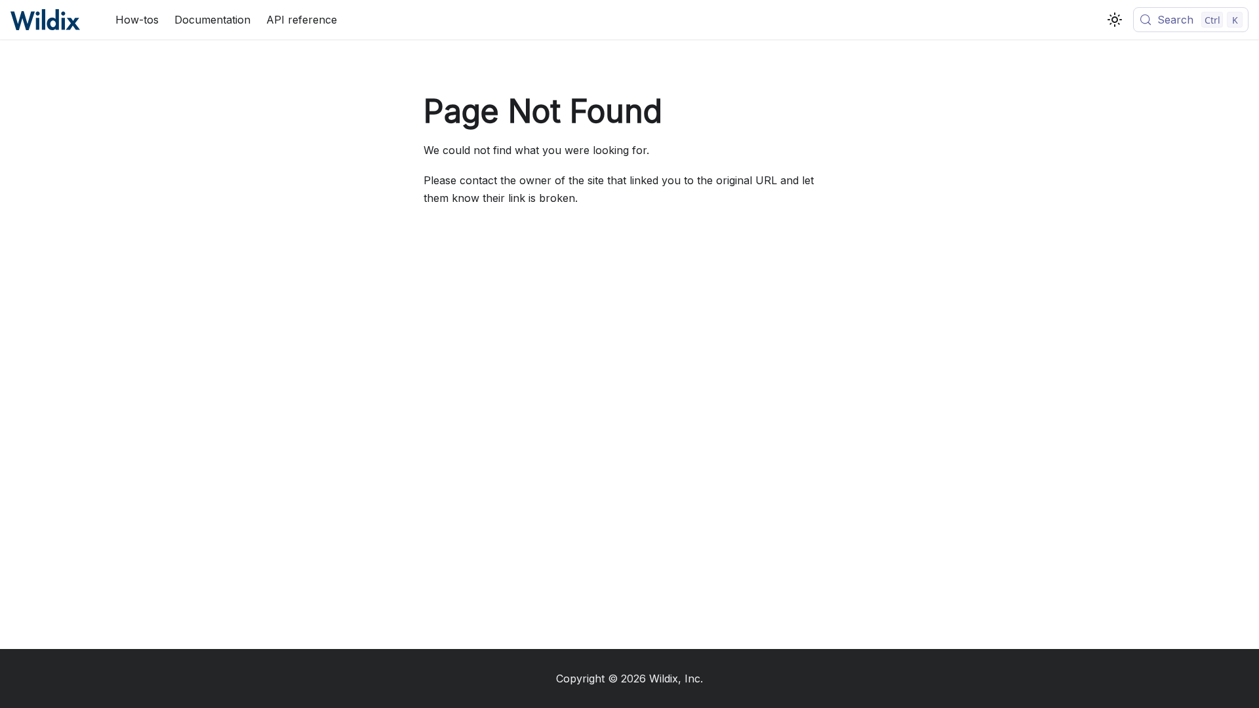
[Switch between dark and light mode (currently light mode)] (1114, 19)
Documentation (212, 19)
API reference (301, 19)
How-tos (137, 19)
